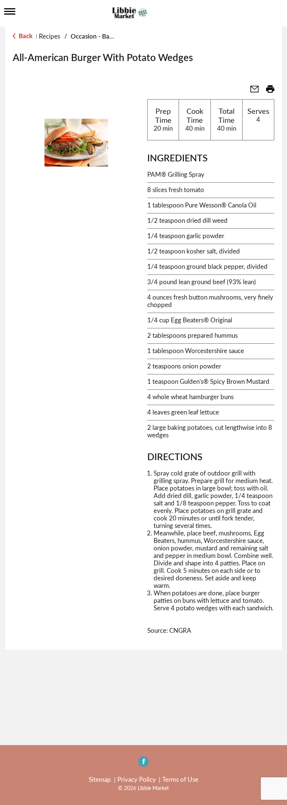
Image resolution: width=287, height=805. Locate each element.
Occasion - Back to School (107, 36)
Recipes (49, 36)
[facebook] (143, 763)
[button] (251, 91)
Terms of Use (180, 780)
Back (25, 36)
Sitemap (100, 780)
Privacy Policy (136, 780)
